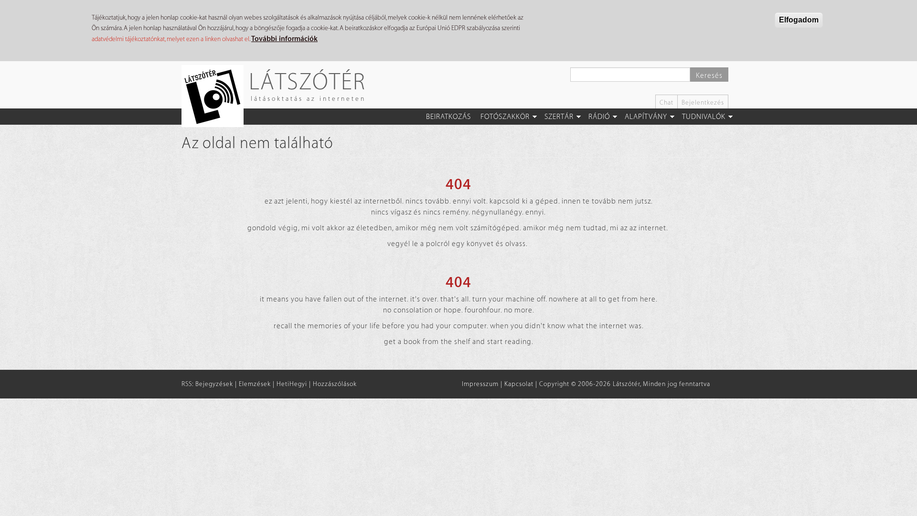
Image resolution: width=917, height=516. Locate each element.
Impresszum (480, 383)
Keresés (709, 76)
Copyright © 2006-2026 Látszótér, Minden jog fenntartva (624, 383)
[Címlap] (216, 96)
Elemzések (255, 383)
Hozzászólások (335, 383)
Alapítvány (646, 117)
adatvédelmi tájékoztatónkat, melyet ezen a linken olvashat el (170, 39)
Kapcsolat (518, 383)
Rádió (599, 117)
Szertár (559, 117)
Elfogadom (799, 20)
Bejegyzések (214, 383)
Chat (666, 102)
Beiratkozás (448, 117)
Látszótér (307, 81)
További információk (284, 39)
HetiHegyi (292, 383)
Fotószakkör (505, 117)
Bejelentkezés (703, 102)
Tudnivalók (703, 117)
